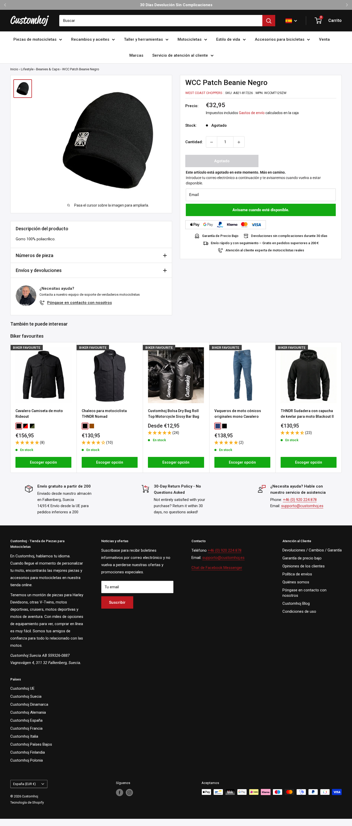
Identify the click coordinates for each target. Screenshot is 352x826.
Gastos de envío (252, 113)
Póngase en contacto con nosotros (79, 302)
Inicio (14, 69)
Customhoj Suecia (25, 696)
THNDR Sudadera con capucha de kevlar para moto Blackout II (307, 414)
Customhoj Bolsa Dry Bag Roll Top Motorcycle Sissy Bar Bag (173, 414)
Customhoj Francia (26, 728)
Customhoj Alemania (28, 712)
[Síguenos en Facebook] (119, 792)
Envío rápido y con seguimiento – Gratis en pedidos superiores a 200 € (265, 243)
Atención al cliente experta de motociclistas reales (264, 250)
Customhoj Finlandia (27, 752)
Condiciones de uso (299, 611)
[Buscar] (268, 20)
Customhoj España (26, 720)
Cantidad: (194, 142)
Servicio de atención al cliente (180, 55)
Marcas (136, 55)
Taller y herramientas (143, 39)
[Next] (341, 407)
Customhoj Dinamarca (29, 704)
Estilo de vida (228, 39)
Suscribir (117, 602)
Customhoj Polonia (26, 760)
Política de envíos (297, 574)
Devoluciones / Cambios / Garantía (312, 550)
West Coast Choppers (203, 93)
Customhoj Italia (24, 736)
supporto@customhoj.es (302, 506)
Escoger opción (43, 462)
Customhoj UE (22, 688)
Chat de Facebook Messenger (216, 567)
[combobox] (160, 20)
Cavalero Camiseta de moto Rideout (39, 414)
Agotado (222, 161)
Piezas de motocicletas (34, 39)
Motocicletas (190, 39)
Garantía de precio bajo (302, 558)
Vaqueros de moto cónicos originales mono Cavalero (237, 414)
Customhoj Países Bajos (31, 744)
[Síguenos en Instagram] (129, 792)
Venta (324, 39)
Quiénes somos (295, 582)
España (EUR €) (24, 784)
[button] (27, 442)
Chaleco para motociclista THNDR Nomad (104, 414)
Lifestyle (27, 69)
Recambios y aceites (90, 39)
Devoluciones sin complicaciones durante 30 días (289, 236)
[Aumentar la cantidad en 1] (238, 142)
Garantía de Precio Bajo (220, 236)
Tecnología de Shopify (27, 802)
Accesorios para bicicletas (279, 39)
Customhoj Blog (296, 603)
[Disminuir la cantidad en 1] (211, 142)
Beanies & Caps (48, 69)
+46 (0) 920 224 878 (300, 499)
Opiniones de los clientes (303, 566)
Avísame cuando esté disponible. (260, 210)
